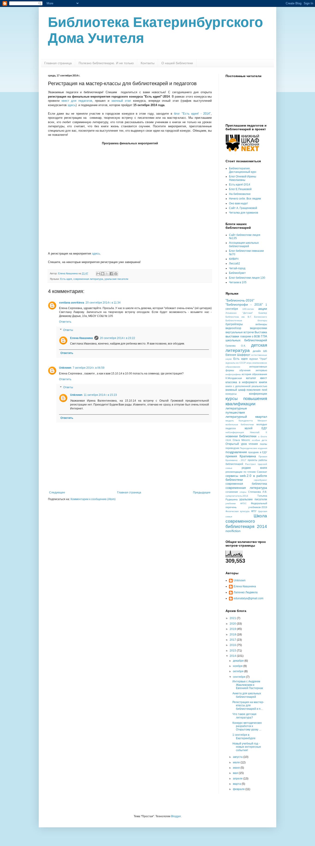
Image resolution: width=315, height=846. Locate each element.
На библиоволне (240, 194)
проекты (252, 460)
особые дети (259, 440)
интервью (261, 370)
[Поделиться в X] (107, 273)
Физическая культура (238, 511)
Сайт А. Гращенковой (243, 208)
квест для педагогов (77, 100)
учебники (231, 503)
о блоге (262, 436)
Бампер (263, 313)
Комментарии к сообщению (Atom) (93, 499)
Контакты (148, 63)
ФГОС (243, 503)
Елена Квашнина (81, 338)
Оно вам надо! (238, 203)
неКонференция (235, 432)
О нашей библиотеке (177, 63)
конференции (258, 393)
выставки (232, 336)
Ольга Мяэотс (241, 440)
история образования (254, 374)
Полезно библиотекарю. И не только (106, 63)
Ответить (65, 321)
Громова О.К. (236, 345)
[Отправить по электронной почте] (98, 273)
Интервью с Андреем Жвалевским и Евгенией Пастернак (247, 685)
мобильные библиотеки (240, 424)
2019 (233, 629)
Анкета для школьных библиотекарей (246, 695)
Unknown (65, 367)
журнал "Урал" (258, 358)
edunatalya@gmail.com (248, 598)
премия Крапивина (241, 456)
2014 (233, 656)
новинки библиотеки (241, 436)
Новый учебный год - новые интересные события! (246, 747)
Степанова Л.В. (257, 491)
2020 (233, 623)
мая (236, 773)
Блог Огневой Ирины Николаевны (242, 178)
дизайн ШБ (260, 351)
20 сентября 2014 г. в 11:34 (103, 302)
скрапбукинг (260, 480)
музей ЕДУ (256, 428)
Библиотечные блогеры (246, 320)
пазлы (263, 444)
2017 (233, 639)
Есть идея (66, 279)
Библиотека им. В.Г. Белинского (246, 317)
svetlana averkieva (71, 302)
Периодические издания (253, 448)
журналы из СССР (236, 363)
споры (243, 492)
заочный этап (121, 100)
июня (237, 767)
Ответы (68, 330)
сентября (239, 676)
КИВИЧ (233, 259)
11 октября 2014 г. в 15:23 (100, 395)
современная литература (88, 279)
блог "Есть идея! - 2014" (192, 113)
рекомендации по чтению (241, 471)
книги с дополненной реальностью (246, 386)
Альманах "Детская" (239, 313)
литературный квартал (246, 416)
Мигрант (262, 420)
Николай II (258, 432)
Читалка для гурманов (243, 212)
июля (237, 762)
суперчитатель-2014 (237, 496)
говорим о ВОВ (250, 336)
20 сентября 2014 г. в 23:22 (117, 338)
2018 (233, 634)
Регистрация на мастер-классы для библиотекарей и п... (248, 705)
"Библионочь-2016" (240, 300)
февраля (239, 789)
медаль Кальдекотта (239, 420)
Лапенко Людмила (246, 592)
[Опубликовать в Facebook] (111, 273)
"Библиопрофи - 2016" (244, 304)
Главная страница (58, 63)
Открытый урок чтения (242, 444)
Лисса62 (234, 263)
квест (263, 378)
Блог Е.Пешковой (240, 189)
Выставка (261, 332)
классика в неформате (241, 382)
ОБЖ (228, 440)
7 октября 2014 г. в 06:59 (88, 367)
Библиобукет (237, 273)
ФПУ (253, 511)
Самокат (262, 471)
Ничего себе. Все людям (245, 198)
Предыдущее (202, 492)
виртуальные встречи (240, 332)
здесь (72, 105)
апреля (238, 778)
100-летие (248, 309)
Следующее (57, 492)
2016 (233, 645)
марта (237, 783)
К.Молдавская (234, 378)
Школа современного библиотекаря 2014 (246, 521)
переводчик (232, 448)
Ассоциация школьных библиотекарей (244, 244)
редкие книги (254, 467)
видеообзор (233, 328)
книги (263, 382)
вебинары (261, 324)
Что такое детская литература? (244, 716)
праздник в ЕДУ (257, 452)
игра (249, 363)
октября (238, 671)
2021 (233, 618)
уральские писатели (116, 279)
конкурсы (231, 393)
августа (238, 757)
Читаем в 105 (238, 282)
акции (262, 308)
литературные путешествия (236, 410)
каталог (251, 378)
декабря (238, 660)
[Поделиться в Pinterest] (115, 273)
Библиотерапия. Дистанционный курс (242, 170)
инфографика (233, 374)
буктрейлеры (234, 324)
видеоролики (258, 328)
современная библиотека (246, 483)
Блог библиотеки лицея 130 (247, 277)
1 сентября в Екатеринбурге (244, 736)
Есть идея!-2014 (239, 184)
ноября (238, 666)
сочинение (232, 491)
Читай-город (237, 268)
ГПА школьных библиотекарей (246, 338)
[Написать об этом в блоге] (102, 273)
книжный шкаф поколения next (246, 389)
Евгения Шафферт (238, 354)
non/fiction (233, 531)
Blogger (176, 816)
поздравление (236, 452)
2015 (233, 650)
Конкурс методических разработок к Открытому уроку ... (247, 726)
